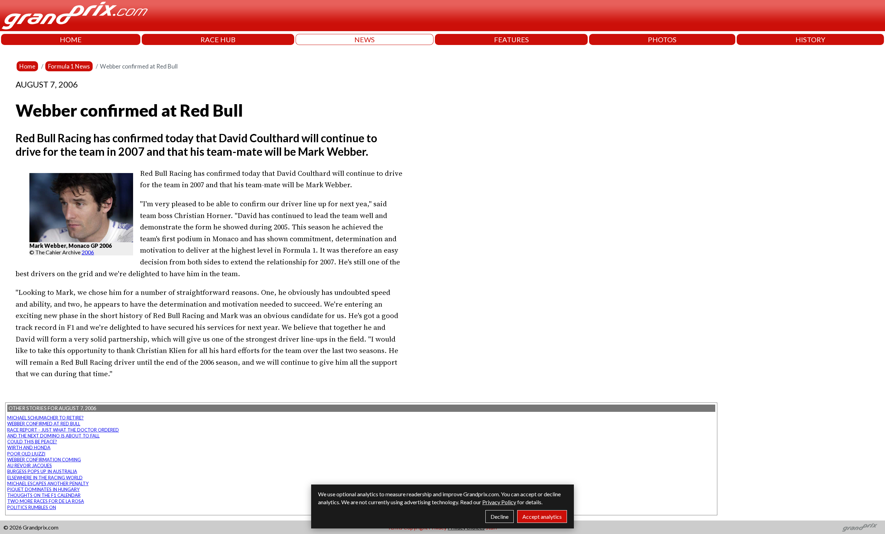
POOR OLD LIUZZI (26, 453)
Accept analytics (542, 516)
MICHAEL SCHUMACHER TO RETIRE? (45, 417)
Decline (500, 516)
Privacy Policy (499, 502)
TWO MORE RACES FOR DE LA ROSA (45, 501)
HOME (71, 39)
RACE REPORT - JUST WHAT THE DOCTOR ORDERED (63, 430)
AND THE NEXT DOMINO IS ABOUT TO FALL (53, 435)
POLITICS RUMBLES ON (31, 507)
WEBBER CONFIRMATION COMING (44, 459)
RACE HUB (218, 39)
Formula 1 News (69, 66)
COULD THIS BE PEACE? (32, 441)
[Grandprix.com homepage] (860, 527)
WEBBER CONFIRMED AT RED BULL (43, 423)
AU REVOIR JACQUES (29, 465)
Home (27, 66)
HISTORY (810, 39)
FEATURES (511, 39)
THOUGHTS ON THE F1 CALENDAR (44, 495)
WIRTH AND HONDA (28, 447)
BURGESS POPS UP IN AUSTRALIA (42, 471)
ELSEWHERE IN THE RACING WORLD (45, 477)
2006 (88, 252)
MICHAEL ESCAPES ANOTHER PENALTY (47, 483)
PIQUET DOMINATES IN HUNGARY (43, 489)
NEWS (364, 39)
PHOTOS (662, 39)
